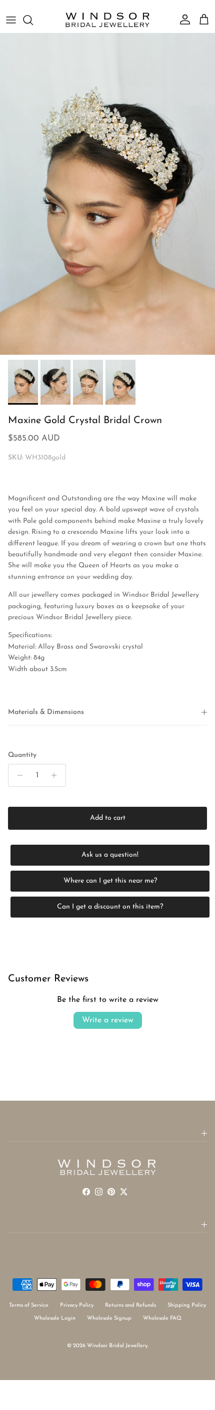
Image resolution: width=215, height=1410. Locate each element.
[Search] (33, 20)
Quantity (22, 755)
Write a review (108, 1020)
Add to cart (108, 818)
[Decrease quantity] (17, 775)
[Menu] (11, 20)
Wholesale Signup (109, 1318)
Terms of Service (28, 1305)
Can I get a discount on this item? (110, 907)
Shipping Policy (187, 1305)
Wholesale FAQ (162, 1318)
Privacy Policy (77, 1305)
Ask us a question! (110, 855)
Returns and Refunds (130, 1305)
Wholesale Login (55, 1318)
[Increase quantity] (57, 775)
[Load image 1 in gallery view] (107, 194)
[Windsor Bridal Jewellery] (107, 19)
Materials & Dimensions (46, 712)
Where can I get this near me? (110, 881)
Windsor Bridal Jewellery (117, 1346)
